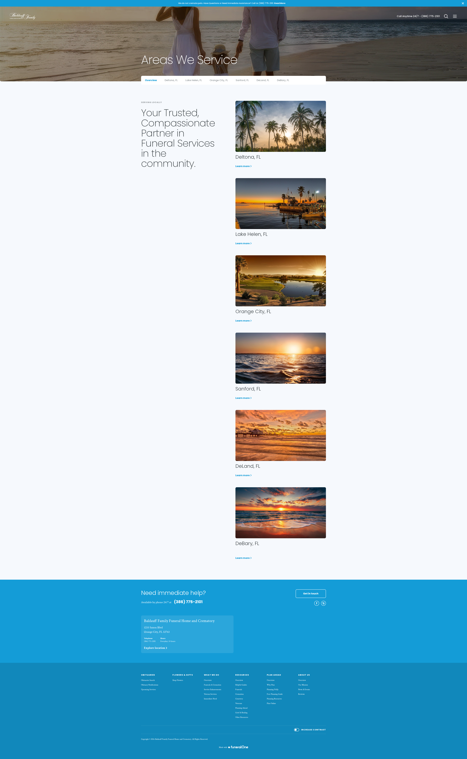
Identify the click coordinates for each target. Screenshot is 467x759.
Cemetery (239, 699)
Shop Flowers (177, 680)
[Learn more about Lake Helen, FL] (280, 203)
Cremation (239, 694)
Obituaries (148, 675)
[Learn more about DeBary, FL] (280, 512)
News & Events (304, 689)
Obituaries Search (148, 680)
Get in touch (310, 593)
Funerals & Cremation (212, 685)
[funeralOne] (239, 747)
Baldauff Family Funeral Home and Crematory (179, 620)
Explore (154, 648)
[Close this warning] (463, 3)
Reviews (301, 694)
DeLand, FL (247, 466)
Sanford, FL (248, 388)
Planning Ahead (241, 708)
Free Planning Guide (275, 694)
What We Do (211, 675)
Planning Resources (274, 699)
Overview (207, 680)
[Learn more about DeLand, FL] (280, 435)
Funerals (238, 689)
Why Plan (271, 685)
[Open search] (446, 16)
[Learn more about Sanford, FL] (280, 358)
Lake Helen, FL (251, 234)
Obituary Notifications (149, 685)
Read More (279, 3)
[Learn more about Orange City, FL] (280, 280)
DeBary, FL (247, 543)
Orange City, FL (253, 311)
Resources (242, 675)
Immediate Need (210, 699)
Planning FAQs (272, 689)
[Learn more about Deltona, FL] (280, 126)
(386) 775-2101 (430, 16)
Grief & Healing (241, 712)
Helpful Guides (241, 685)
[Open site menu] (454, 16)
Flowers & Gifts (182, 675)
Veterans (238, 703)
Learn (243, 166)
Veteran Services (210, 694)
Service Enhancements (212, 689)
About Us (304, 675)
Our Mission (303, 685)
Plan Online (271, 703)
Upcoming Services (148, 689)
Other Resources (241, 717)
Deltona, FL (248, 157)
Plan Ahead (274, 675)
